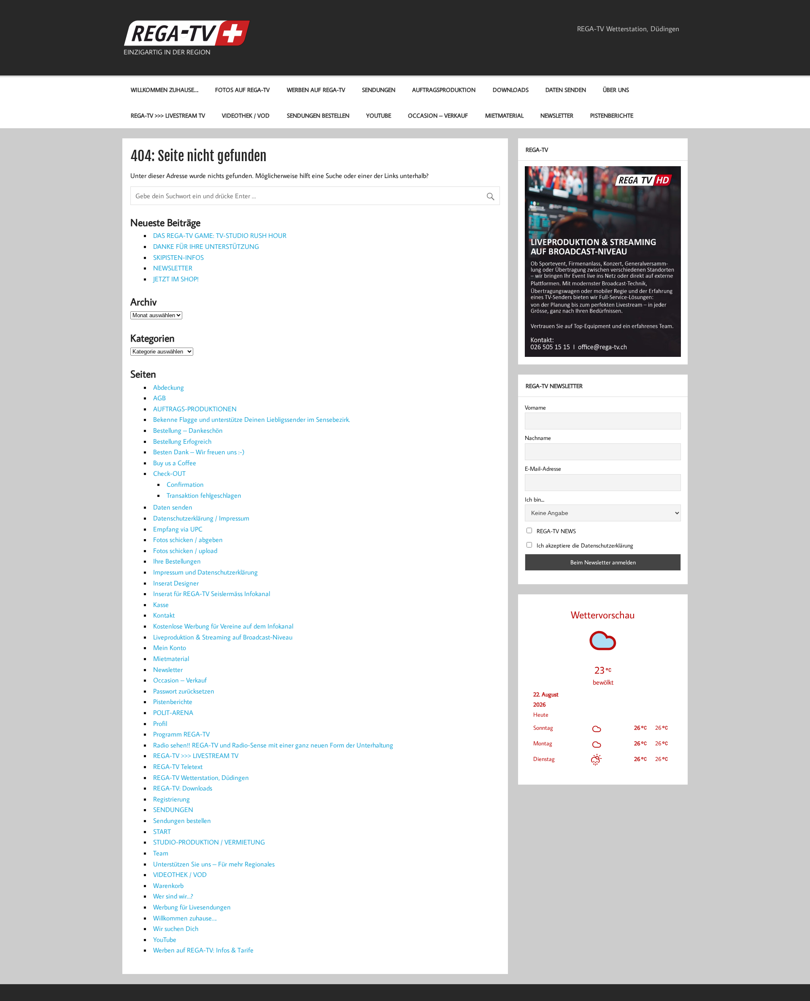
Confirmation (185, 484)
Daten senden (565, 90)
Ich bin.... (534, 499)
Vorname (535, 407)
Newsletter (556, 115)
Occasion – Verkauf (438, 115)
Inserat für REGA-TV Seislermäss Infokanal (211, 593)
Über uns (616, 90)
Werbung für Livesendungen (192, 907)
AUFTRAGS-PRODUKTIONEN (195, 409)
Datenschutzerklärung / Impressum (201, 518)
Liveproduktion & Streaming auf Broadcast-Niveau (222, 637)
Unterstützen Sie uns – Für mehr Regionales (214, 864)
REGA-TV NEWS (555, 531)
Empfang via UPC (177, 529)
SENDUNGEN (378, 90)
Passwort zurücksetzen (183, 691)
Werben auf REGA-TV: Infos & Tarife (203, 950)
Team (160, 853)
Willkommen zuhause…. (164, 90)
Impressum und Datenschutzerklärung (205, 572)
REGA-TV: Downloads (182, 788)
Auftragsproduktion (443, 90)
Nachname (538, 438)
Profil (160, 723)
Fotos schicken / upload (185, 550)
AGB (159, 398)
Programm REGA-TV (181, 734)
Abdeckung (168, 387)
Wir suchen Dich (175, 928)
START (162, 831)
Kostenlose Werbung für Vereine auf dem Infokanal (223, 626)
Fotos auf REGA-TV (242, 90)
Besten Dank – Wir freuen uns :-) (199, 452)
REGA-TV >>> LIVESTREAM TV (168, 115)
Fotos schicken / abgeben (188, 539)
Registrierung (171, 799)
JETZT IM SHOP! (176, 279)
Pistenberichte (611, 115)
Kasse (161, 604)
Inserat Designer (176, 583)
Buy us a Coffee (174, 463)
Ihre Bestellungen (177, 561)
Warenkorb (168, 885)
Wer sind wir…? (173, 896)
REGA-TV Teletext (177, 766)
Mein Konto (169, 647)
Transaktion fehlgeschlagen (204, 495)
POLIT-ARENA (173, 712)
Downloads (511, 90)
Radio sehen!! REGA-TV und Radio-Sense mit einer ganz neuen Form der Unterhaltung (273, 745)
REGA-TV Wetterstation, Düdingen (628, 28)
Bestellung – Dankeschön (188, 430)
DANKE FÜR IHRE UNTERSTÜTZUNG (206, 246)
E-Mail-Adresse (543, 468)
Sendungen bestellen (318, 115)
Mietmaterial (504, 115)
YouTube (378, 115)
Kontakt (164, 615)
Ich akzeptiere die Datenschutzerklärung (584, 545)
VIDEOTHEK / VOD (246, 115)
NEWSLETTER (172, 268)
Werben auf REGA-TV (316, 90)
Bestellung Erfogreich (182, 441)
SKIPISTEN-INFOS (178, 257)
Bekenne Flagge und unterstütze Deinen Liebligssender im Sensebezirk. (251, 419)
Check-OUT (169, 473)
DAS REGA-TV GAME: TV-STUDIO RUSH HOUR (219, 235)
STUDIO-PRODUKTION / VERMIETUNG (209, 842)
